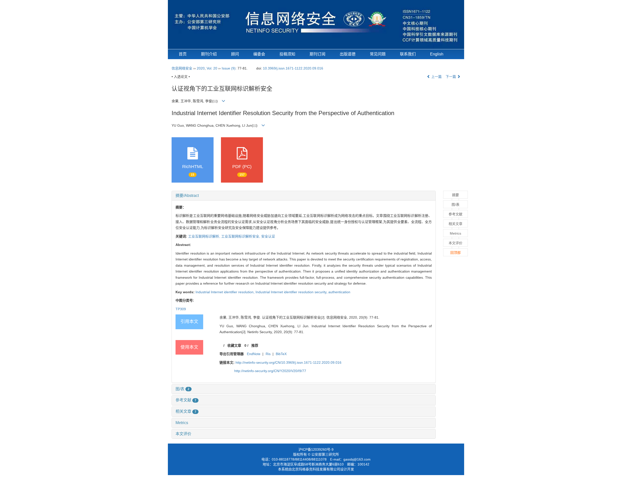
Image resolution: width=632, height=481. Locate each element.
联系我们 (408, 54)
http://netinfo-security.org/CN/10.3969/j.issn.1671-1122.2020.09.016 (288, 362)
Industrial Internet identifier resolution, (226, 292)
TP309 (181, 309)
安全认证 (268, 236)
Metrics (182, 423)
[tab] (303, 195)
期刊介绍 (209, 54)
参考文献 (186, 400)
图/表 (182, 389)
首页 (183, 54)
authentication (339, 292)
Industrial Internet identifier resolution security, (292, 292)
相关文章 (186, 411)
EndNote (253, 354)
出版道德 (348, 54)
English (436, 54)
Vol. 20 (212, 68)
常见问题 (378, 54)
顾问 (235, 54)
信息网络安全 (182, 68)
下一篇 (451, 77)
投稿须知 (287, 54)
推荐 (254, 345)
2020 (201, 68)
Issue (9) (229, 68)
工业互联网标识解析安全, (241, 236)
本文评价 (183, 434)
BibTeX (281, 354)
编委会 (259, 54)
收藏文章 (234, 345)
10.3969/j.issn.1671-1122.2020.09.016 (293, 68)
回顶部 (455, 253)
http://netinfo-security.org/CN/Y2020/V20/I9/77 (270, 371)
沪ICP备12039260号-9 (316, 449)
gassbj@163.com (357, 459)
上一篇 (436, 77)
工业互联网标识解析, (204, 236)
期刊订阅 (317, 54)
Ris (268, 354)
